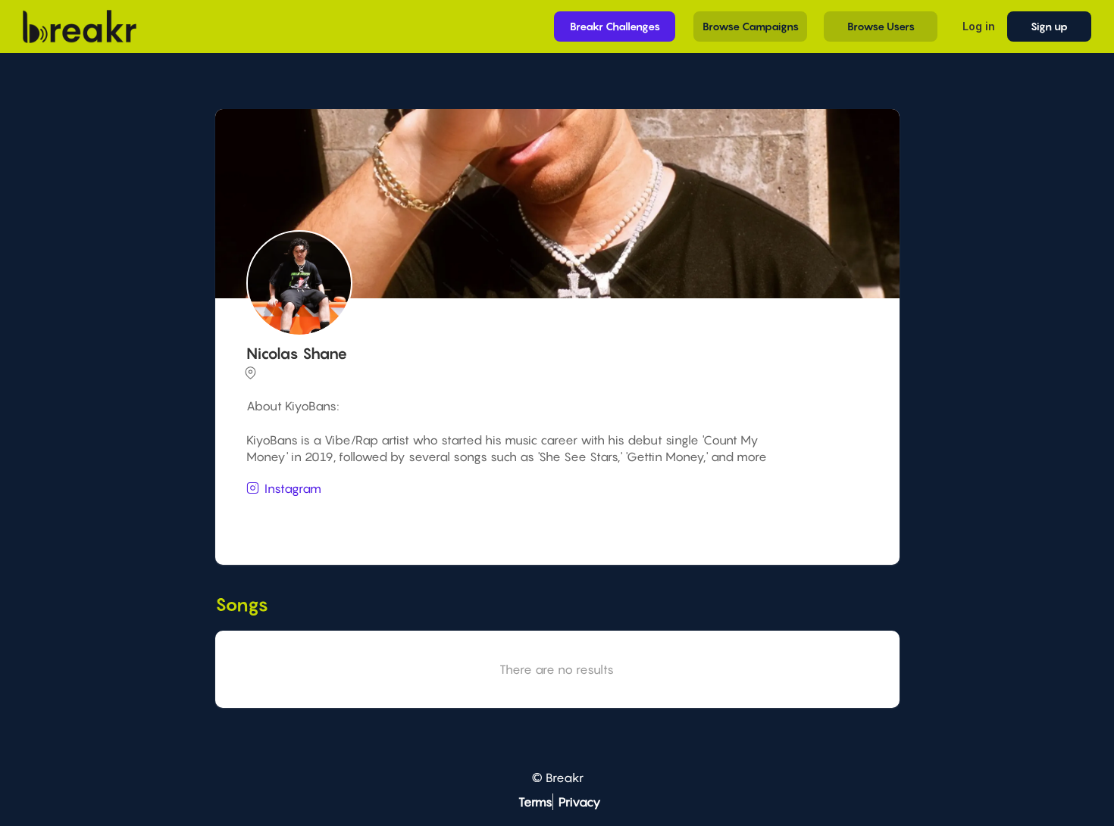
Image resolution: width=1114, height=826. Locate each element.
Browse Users (881, 26)
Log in (978, 26)
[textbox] (555, 516)
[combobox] (555, 518)
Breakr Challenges (615, 26)
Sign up (1049, 26)
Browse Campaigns (751, 26)
